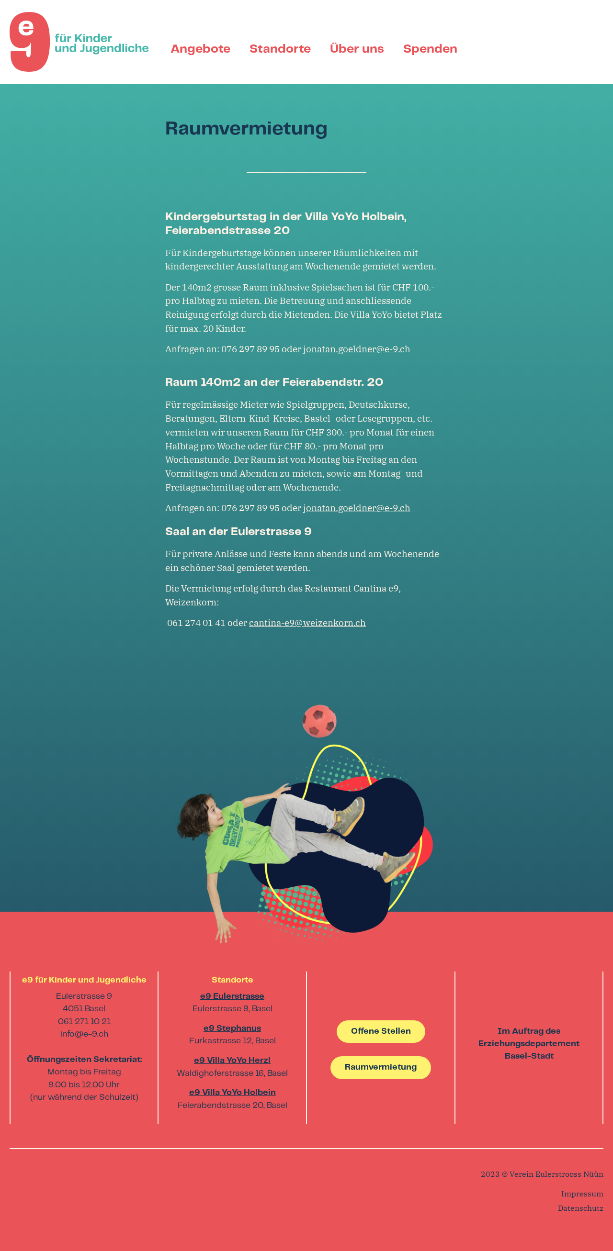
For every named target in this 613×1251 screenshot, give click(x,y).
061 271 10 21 (84, 1022)
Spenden (430, 49)
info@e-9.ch (84, 1034)
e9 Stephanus (232, 1029)
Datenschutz (580, 1208)
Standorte (280, 49)
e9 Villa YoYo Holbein (232, 1093)
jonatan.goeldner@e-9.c (354, 349)
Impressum (582, 1193)
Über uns (357, 49)
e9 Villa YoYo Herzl (232, 1061)
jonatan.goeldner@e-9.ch (356, 508)
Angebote (200, 49)
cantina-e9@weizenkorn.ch (307, 622)
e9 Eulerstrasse (232, 997)
